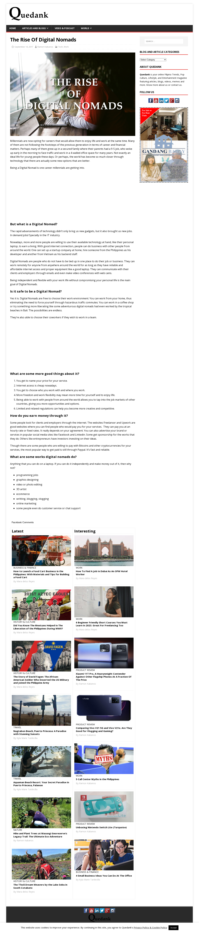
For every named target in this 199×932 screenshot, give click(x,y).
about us (163, 84)
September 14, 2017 (23, 46)
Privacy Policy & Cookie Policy (150, 927)
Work (66, 46)
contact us (176, 84)
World (85, 28)
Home (12, 28)
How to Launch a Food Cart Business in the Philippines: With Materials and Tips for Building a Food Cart (41, 574)
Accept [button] (173, 927)
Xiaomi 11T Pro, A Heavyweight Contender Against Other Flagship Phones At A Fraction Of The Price (103, 676)
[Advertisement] (133, 14)
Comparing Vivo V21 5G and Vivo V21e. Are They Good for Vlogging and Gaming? (104, 729)
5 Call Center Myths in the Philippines (97, 779)
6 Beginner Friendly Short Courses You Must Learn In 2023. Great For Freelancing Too (101, 624)
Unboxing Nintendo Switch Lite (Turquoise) (101, 827)
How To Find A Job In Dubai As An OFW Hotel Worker (101, 573)
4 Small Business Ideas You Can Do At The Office (104, 875)
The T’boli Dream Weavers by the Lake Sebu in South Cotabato (40, 886)
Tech (60, 46)
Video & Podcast (65, 28)
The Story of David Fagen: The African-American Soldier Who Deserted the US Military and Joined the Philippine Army (41, 679)
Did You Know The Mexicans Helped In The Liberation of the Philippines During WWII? (38, 627)
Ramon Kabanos (45, 46)
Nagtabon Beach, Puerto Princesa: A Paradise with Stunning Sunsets (39, 732)
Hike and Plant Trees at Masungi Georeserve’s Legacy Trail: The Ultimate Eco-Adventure (40, 835)
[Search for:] (163, 41)
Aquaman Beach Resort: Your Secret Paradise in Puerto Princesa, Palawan (41, 784)
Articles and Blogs (34, 28)
